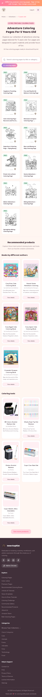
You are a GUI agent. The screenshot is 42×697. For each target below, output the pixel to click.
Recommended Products (10, 607)
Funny (4, 642)
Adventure (12, 17)
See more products (21, 531)
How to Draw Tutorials (9, 597)
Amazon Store (6, 613)
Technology (5, 652)
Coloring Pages (7, 578)
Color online (6, 581)
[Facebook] (18, 560)
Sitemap (4, 683)
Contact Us (5, 667)
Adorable (5, 646)
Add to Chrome (11, 566)
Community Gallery (8, 604)
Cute (3, 636)
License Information (8, 680)
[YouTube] (8, 560)
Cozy (3, 649)
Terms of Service (7, 676)
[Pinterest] (4, 560)
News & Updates (7, 594)
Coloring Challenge (8, 600)
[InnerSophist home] (4, 10)
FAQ (3, 670)
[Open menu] (38, 10)
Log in (32, 10)
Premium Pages (7, 584)
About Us (5, 610)
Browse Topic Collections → (11, 628)
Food (3, 655)
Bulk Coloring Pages (8, 617)
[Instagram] (13, 560)
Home (4, 17)
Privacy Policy (6, 673)
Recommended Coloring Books (12, 587)
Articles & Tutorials (8, 591)
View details (10, 297)
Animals (4, 639)
